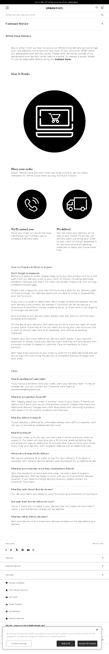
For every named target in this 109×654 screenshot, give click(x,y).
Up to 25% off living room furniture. (56, 2)
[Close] (97, 630)
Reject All (66, 643)
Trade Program (15, 604)
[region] (52, 638)
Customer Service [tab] (17, 23)
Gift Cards (13, 597)
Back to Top (98, 543)
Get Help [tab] (9, 575)
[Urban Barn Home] (54, 8)
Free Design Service (18, 590)
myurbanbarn (15, 611)
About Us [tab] (9, 558)
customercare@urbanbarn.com (25, 390)
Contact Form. (63, 59)
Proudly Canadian (17, 583)
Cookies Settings (16, 618)
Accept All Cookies (87, 643)
